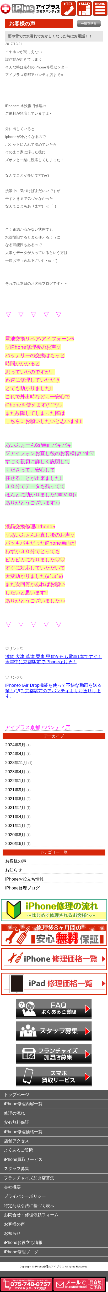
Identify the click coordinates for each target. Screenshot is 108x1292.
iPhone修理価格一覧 (23, 1132)
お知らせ (13, 870)
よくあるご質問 (18, 1150)
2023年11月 (16, 762)
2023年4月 (15, 772)
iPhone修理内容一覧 (23, 1104)
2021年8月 (15, 798)
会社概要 (12, 1187)
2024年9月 (15, 745)
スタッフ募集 (16, 1168)
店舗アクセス (16, 1141)
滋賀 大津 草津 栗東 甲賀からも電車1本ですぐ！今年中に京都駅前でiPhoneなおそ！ (53, 659)
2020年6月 (15, 843)
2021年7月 (15, 807)
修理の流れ (14, 1113)
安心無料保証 (16, 1122)
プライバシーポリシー (25, 1196)
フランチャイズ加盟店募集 (29, 1178)
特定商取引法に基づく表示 (29, 1205)
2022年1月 (15, 780)
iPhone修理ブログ (22, 888)
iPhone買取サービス (23, 1159)
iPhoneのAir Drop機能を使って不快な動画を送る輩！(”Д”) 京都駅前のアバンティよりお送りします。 (53, 691)
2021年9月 (15, 790)
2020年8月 (15, 835)
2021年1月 (15, 825)
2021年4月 (15, 816)
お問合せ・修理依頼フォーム (31, 1215)
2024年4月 (15, 754)
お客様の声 (15, 861)
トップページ (16, 1094)
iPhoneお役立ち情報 (24, 879)
